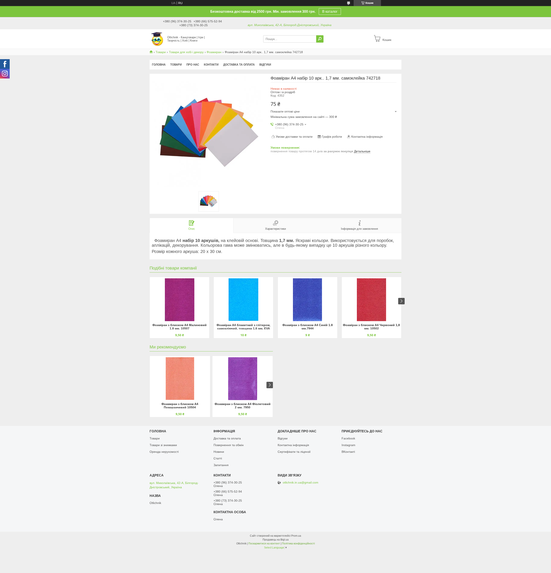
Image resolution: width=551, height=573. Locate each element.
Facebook (348, 438)
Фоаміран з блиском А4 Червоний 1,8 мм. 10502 (371, 326)
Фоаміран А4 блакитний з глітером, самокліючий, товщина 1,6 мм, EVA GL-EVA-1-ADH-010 (243, 327)
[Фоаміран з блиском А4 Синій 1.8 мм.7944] (307, 299)
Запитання (221, 465)
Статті (218, 458)
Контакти (211, 64)
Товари (161, 52)
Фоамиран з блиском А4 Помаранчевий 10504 (179, 405)
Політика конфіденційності (298, 543)
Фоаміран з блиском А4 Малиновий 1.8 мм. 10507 (179, 326)
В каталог (329, 11)
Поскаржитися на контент (264, 543)
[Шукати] (319, 39)
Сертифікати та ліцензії (294, 451)
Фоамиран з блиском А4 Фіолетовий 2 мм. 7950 (243, 405)
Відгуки (265, 64)
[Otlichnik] (157, 38)
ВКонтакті (348, 451)
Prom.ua (296, 535)
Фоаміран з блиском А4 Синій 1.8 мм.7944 (307, 326)
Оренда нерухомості (164, 451)
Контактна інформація (293, 445)
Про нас (192, 64)
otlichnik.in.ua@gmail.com (300, 482)
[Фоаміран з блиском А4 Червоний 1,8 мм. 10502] (371, 299)
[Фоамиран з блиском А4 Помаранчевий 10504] (180, 378)
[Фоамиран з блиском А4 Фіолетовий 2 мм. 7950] (243, 378)
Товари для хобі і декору (186, 52)
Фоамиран (214, 52)
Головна (159, 64)
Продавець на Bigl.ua (276, 539)
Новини (219, 451)
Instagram (348, 445)
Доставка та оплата (239, 64)
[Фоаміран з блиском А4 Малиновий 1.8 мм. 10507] (179, 299)
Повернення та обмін (229, 445)
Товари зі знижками (163, 445)
